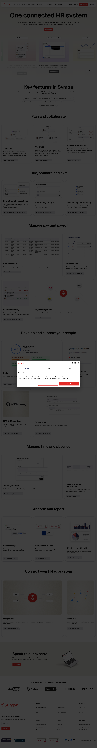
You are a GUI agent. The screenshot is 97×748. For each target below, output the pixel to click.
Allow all (69, 383)
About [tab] (69, 368)
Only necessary (48, 383)
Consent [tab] (27, 368)
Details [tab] (48, 368)
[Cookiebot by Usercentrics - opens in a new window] (72, 363)
